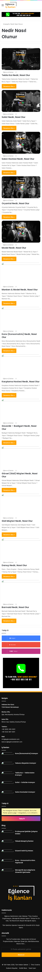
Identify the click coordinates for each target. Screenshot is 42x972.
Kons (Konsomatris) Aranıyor (26, 753)
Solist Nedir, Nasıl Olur (13, 117)
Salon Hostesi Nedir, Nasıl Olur (18, 158)
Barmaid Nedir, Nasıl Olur (15, 607)
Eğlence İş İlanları (8, 72)
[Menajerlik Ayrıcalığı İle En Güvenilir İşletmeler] (7, 873)
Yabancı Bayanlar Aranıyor (25, 763)
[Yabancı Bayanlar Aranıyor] (7, 766)
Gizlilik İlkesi (23, 968)
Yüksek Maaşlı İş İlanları (24, 841)
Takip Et (22, 819)
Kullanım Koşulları (12, 968)
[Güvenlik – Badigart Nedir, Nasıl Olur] (21, 410)
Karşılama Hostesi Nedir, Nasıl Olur (21, 381)
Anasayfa (6, 24)
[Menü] (3, 5)
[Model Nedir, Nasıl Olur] (21, 232)
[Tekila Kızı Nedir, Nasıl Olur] (21, 59)
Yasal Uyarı (32, 968)
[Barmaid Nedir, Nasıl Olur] (21, 591)
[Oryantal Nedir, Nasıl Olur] (21, 187)
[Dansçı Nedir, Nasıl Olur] (21, 549)
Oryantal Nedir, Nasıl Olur (15, 203)
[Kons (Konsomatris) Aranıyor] (7, 756)
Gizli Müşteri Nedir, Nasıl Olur (17, 520)
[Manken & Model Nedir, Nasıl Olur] (21, 274)
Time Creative (35, 965)
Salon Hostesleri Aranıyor (25, 792)
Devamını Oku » (9, 86)
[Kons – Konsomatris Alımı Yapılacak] (7, 863)
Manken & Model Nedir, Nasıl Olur (20, 289)
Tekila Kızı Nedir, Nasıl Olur (16, 75)
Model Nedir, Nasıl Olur (14, 247)
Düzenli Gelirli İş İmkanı (24, 851)
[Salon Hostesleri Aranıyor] (7, 795)
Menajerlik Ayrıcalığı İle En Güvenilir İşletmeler (25, 871)
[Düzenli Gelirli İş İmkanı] (7, 854)
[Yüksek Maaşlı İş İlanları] (7, 844)
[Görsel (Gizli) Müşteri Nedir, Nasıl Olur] (21, 457)
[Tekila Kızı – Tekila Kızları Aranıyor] (7, 776)
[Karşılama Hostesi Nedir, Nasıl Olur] (21, 365)
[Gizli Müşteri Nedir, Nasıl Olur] (21, 505)
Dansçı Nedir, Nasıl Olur (14, 565)
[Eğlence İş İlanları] (13, 5)
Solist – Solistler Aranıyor (25, 782)
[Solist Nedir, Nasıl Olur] (21, 101)
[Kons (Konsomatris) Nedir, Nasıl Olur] (21, 318)
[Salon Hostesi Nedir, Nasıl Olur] (21, 143)
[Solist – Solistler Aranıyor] (7, 785)
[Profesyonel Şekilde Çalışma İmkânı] (7, 834)
